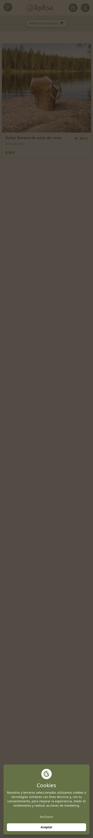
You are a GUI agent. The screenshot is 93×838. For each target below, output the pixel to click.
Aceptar (46, 827)
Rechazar (46, 817)
